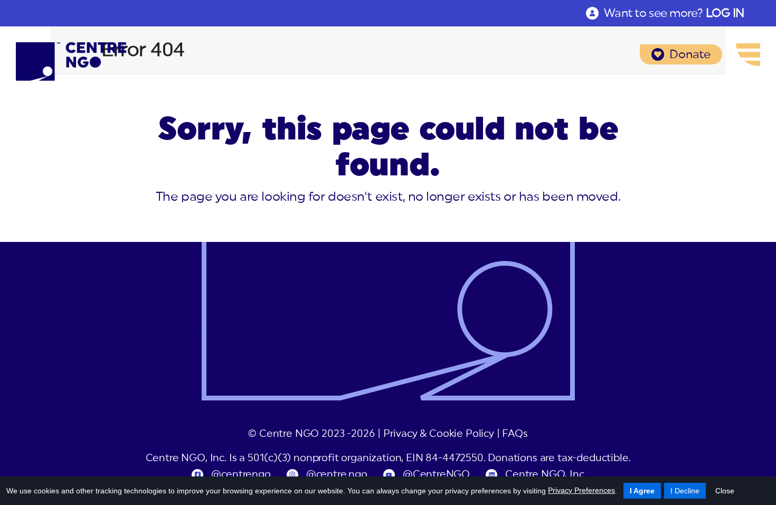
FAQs (514, 434)
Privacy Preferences (581, 490)
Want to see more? (674, 13)
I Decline (684, 491)
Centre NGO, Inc (544, 475)
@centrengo (240, 475)
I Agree (642, 491)
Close (724, 491)
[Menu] (748, 54)
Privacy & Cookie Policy (438, 434)
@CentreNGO (436, 475)
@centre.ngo (336, 475)
